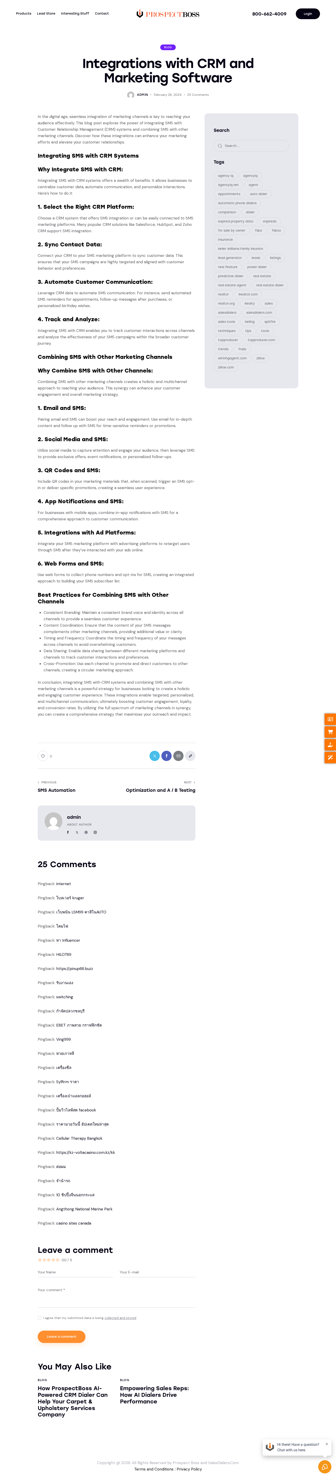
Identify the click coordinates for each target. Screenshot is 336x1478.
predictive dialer (230, 276)
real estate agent (232, 285)
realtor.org (226, 303)
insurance (225, 239)
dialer (250, 212)
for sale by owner (231, 230)
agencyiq (250, 175)
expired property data (235, 221)
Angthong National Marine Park (84, 1209)
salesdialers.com (259, 312)
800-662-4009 (269, 14)
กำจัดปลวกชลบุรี (70, 1011)
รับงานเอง (64, 982)
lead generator (230, 257)
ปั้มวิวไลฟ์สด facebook (76, 1110)
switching (64, 996)
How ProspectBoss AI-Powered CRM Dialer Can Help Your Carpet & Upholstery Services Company (73, 1401)
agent (253, 184)
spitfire (270, 321)
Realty (250, 303)
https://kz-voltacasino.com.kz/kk (85, 1152)
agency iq (225, 175)
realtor (223, 294)
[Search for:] (251, 145)
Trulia (242, 349)
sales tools (226, 321)
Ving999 (63, 1039)
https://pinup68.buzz (74, 968)
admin (74, 817)
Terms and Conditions (153, 1469)
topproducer (228, 339)
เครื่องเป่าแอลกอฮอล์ (73, 1095)
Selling (250, 321)
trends (223, 349)
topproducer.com (261, 339)
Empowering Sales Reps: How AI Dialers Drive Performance (154, 1395)
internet (63, 883)
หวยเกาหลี (65, 1053)
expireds (269, 221)
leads (256, 257)
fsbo (258, 230)
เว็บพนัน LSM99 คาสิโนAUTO (81, 912)
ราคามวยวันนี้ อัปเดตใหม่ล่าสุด (82, 1124)
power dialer (257, 266)
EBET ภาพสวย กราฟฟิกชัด (79, 1025)
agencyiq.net (228, 184)
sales (269, 303)
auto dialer (258, 194)
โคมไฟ (62, 926)
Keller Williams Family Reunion (240, 248)
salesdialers (227, 312)
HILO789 (63, 954)
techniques (226, 330)
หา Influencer (68, 940)
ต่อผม (61, 1166)
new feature (227, 266)
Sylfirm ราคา (67, 1081)
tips (248, 330)
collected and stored (120, 1318)
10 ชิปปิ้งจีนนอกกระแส (75, 1194)
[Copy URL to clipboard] (190, 756)
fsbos (276, 230)
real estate (262, 276)
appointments (229, 194)
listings (275, 257)
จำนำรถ (63, 1180)
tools (265, 330)
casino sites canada (73, 1223)
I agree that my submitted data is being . (90, 1318)
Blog (168, 47)
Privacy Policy (189, 1469)
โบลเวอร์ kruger (70, 897)
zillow (260, 358)
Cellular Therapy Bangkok (79, 1138)
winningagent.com (232, 358)
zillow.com (226, 367)
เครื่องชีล (63, 1067)
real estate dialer (270, 285)
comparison (227, 212)
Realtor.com (248, 294)
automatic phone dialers (237, 203)
